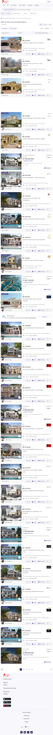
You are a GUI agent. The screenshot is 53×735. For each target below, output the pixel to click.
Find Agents (29, 5)
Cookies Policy (26, 718)
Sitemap (26, 721)
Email (35, 54)
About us (5, 682)
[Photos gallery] (11, 44)
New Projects (13, 5)
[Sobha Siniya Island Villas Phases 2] (26, 161)
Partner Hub (6, 691)
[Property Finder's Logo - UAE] (5, 1)
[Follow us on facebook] (25, 732)
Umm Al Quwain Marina (9, 9)
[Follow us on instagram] (21, 732)
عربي (22, 727)
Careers (5, 684)
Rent (8, 5)
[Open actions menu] (50, 54)
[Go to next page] (51, 669)
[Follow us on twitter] (28, 732)
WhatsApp (42, 54)
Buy (4, 5)
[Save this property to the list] (47, 54)
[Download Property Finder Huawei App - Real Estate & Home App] (7, 706)
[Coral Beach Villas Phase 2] (26, 283)
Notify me (44, 316)
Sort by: (41, 28)
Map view (5, 28)
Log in (48, 1)
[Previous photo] (2, 44)
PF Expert (5, 694)
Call (29, 54)
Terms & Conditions (26, 712)
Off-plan (45, 24)
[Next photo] (20, 44)
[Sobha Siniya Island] (26, 413)
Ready (50, 24)
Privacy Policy (26, 715)
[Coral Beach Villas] (26, 534)
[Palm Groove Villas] (26, 655)
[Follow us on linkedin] (31, 732)
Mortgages (36, 5)
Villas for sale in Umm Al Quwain (9, 18)
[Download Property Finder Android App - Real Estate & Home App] (7, 702)
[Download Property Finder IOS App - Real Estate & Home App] (7, 699)
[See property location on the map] (19, 50)
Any (41, 24)
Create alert (14, 28)
